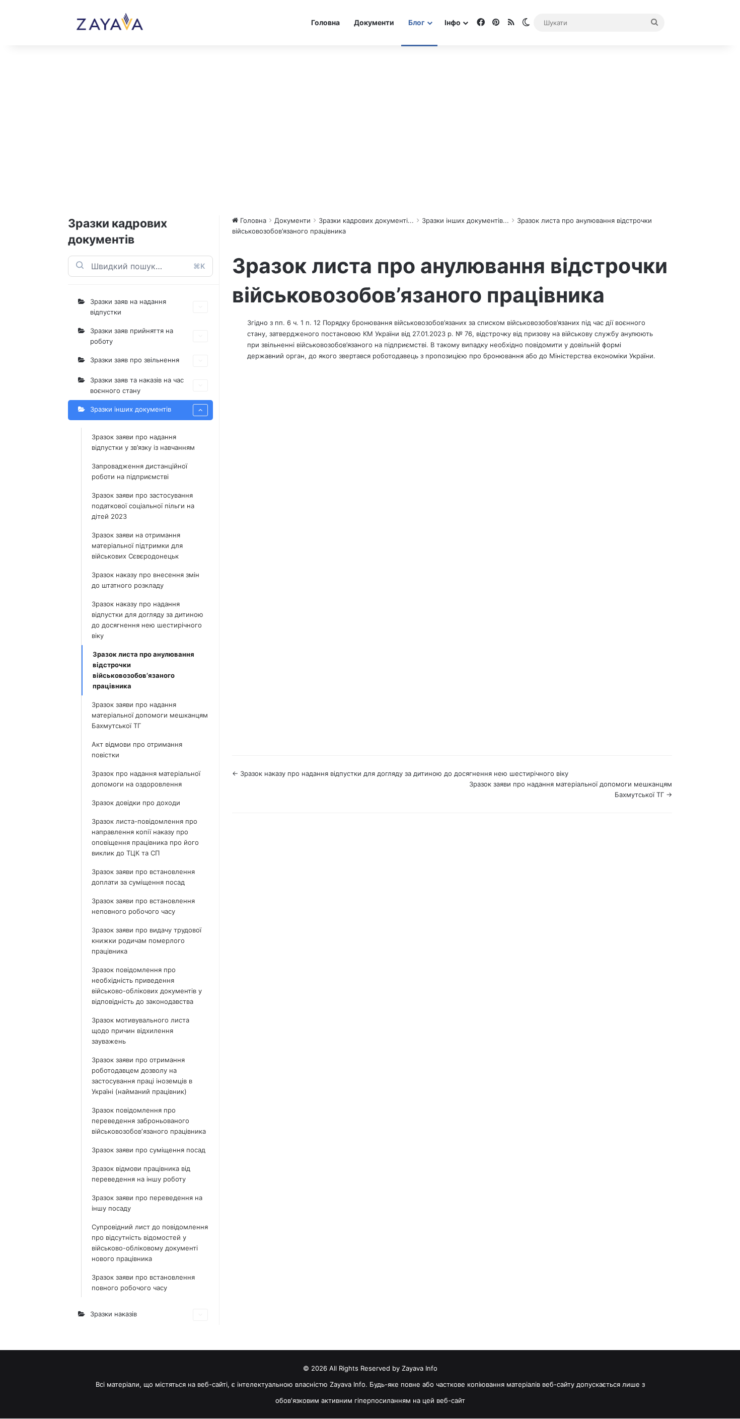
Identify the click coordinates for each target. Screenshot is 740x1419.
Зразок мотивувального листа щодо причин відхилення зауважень (140, 1030)
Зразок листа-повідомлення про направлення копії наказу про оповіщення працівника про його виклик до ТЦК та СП (145, 837)
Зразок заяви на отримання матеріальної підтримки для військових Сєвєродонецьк (137, 545)
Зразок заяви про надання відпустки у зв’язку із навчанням (143, 442)
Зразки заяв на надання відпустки (128, 306)
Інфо (453, 22)
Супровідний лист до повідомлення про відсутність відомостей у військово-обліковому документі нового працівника (150, 1243)
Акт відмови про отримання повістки (137, 749)
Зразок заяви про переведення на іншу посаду (147, 1203)
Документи (374, 22)
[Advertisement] (370, 129)
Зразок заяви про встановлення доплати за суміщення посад (143, 877)
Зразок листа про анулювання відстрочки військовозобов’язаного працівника (143, 670)
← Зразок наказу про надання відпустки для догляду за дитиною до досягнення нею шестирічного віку (400, 773)
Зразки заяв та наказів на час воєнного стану (137, 385)
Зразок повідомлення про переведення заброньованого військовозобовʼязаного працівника (149, 1120)
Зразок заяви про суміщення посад (148, 1150)
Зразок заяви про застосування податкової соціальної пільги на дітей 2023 (143, 505)
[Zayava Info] (109, 23)
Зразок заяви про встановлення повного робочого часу (143, 1282)
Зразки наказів (113, 1314)
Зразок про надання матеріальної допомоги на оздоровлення (146, 778)
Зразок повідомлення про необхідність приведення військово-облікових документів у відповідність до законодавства (147, 985)
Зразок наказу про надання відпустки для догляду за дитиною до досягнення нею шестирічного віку (147, 620)
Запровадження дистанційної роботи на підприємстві (139, 471)
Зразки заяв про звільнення (134, 360)
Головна (325, 22)
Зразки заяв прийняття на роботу (131, 336)
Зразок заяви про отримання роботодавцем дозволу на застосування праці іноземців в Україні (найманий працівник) (142, 1075)
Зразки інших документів (130, 409)
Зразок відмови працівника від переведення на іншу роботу (141, 1173)
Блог (416, 22)
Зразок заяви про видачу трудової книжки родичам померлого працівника (146, 940)
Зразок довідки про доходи (136, 803)
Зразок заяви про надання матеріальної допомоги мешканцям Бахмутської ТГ (150, 715)
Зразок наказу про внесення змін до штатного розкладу (145, 580)
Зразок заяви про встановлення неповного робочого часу (143, 906)
